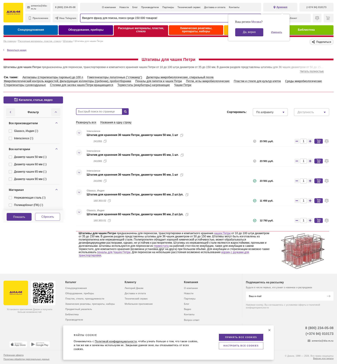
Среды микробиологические (303, 81)
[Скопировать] (182, 135)
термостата (161, 245)
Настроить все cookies (241, 346)
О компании (109, 7)
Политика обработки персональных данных (26, 359)
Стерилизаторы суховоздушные (25, 85)
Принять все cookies (241, 337)
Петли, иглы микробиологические (208, 81)
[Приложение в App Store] (18, 344)
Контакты (234, 7)
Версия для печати (323, 358)
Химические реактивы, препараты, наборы (196, 30)
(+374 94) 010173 (319, 334)
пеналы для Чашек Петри (113, 252)
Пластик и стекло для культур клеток (257, 81)
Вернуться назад (16, 50)
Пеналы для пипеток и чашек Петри (158, 81)
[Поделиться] (187, 135)
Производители (150, 7)
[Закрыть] (269, 330)
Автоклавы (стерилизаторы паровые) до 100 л (52, 77)
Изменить (276, 32)
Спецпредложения (31, 29)
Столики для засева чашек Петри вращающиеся (81, 85)
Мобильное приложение (139, 303)
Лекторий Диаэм (134, 288)
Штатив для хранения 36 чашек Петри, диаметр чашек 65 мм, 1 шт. (133, 154)
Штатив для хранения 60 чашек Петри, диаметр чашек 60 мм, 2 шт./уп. (135, 194)
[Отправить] (328, 296)
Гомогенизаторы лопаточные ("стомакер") (114, 77)
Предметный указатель (78, 309)
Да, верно (249, 32)
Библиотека (306, 29)
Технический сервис (189, 7)
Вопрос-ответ (191, 320)
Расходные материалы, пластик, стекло (141, 30)
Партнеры (168, 7)
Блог (135, 7)
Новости (124, 7)
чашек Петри (222, 233)
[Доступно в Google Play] (40, 344)
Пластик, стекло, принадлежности (84, 298)
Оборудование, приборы (86, 29)
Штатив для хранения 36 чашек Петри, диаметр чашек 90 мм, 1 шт (132, 174)
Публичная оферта (14, 355)
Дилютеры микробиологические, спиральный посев (180, 77)
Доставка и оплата (214, 7)
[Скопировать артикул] (105, 141)
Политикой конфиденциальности (116, 341)
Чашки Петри (182, 85)
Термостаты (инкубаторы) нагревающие (143, 85)
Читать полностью (312, 71)
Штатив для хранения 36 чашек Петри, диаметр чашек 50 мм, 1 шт (132, 134)
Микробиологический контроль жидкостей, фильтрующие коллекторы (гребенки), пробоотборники (67, 81)
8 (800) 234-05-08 (319, 328)
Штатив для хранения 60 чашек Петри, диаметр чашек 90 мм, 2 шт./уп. (135, 214)
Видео (187, 309)
